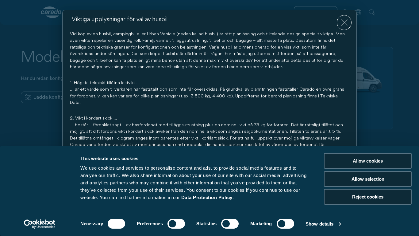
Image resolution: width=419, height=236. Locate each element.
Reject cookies (367, 196)
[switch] (176, 224)
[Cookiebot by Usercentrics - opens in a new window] (40, 224)
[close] (344, 22)
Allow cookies (368, 160)
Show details (319, 223)
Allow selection (368, 179)
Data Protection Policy (207, 197)
